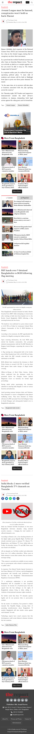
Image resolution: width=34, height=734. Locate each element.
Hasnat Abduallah (23, 105)
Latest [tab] (10, 198)
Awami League (10, 105)
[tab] (9, 198)
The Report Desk (12, 20)
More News (17, 191)
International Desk (13, 493)
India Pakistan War (11, 625)
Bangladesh (4, 7)
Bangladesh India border (13, 408)
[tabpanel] (17, 228)
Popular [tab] (25, 198)
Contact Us (28, 719)
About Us (5, 719)
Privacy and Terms (16, 719)
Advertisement (16, 723)
